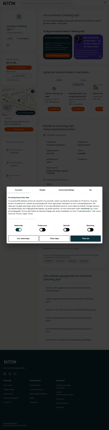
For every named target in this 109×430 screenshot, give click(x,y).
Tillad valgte (54, 238)
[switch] (42, 229)
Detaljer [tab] (42, 190)
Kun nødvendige (23, 238)
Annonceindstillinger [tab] (66, 190)
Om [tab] (90, 190)
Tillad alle (85, 238)
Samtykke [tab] (18, 190)
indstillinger (85, 208)
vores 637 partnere (19, 201)
